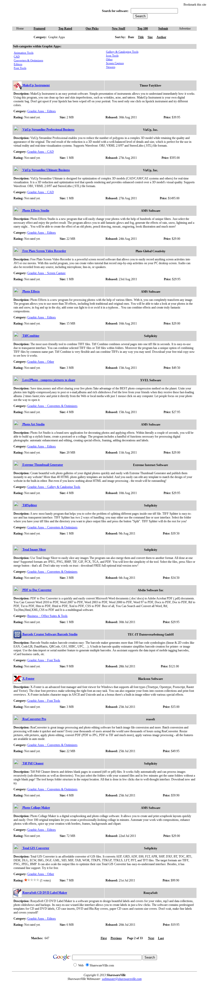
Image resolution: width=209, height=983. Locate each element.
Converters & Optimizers (28, 60)
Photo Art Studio (33, 424)
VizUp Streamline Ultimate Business (46, 170)
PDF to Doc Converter (36, 590)
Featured (39, 28)
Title (141, 37)
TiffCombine (30, 336)
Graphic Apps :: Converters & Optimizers (52, 406)
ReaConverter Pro (34, 719)
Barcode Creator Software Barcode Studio (49, 634)
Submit (163, 28)
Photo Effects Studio (35, 210)
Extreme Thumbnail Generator (42, 465)
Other (109, 59)
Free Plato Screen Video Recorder (44, 251)
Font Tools (20, 68)
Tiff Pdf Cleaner (33, 763)
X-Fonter (28, 678)
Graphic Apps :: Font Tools (43, 660)
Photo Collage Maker (36, 807)
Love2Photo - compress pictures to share (48, 380)
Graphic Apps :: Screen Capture (46, 273)
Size (150, 37)
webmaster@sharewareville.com (122, 979)
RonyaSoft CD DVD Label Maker (44, 892)
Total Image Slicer (34, 549)
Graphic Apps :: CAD (40, 151)
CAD (17, 56)
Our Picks (92, 28)
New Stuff (118, 28)
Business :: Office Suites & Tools (47, 616)
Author (161, 37)
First (104, 938)
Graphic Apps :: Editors (41, 111)
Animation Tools (23, 52)
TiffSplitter (29, 505)
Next (151, 938)
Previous (116, 938)
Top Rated (65, 28)
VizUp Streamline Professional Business (48, 129)
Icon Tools (112, 55)
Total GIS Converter (35, 848)
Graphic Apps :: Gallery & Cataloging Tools (53, 487)
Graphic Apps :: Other (40, 361)
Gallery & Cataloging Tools (122, 51)
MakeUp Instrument (36, 85)
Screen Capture (115, 63)
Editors (18, 64)
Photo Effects (31, 291)
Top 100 (142, 28)
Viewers (110, 67)
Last (161, 938)
